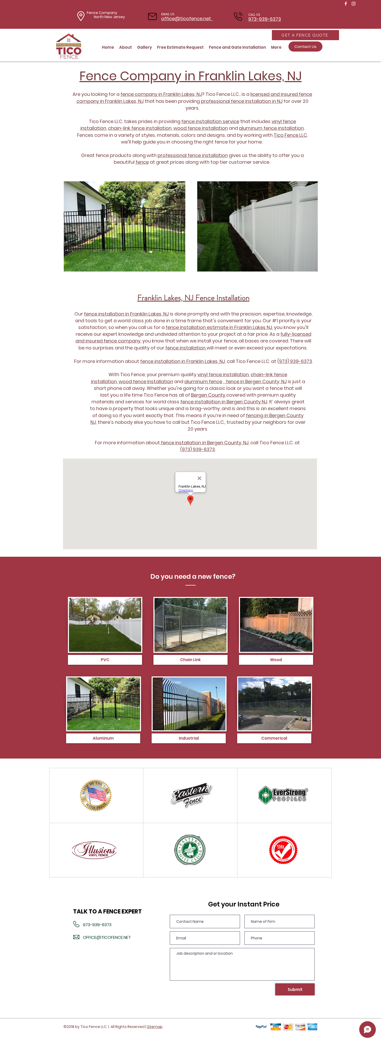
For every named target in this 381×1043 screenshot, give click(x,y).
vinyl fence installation (223, 374)
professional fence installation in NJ (242, 101)
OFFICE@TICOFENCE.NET (107, 937)
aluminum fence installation (271, 128)
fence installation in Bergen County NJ (223, 401)
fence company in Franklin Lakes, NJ (161, 94)
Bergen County (208, 395)
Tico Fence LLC (290, 135)
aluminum (196, 381)
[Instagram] (353, 3)
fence (142, 162)
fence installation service (210, 121)
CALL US (254, 14)
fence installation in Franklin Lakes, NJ (126, 314)
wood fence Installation (200, 128)
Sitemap (155, 1026)
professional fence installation (193, 155)
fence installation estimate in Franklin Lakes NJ (219, 327)
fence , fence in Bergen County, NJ (248, 381)
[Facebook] (345, 3)
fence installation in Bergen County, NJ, (204, 442)
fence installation (186, 348)
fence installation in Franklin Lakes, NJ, (183, 361)
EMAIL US (167, 14)
